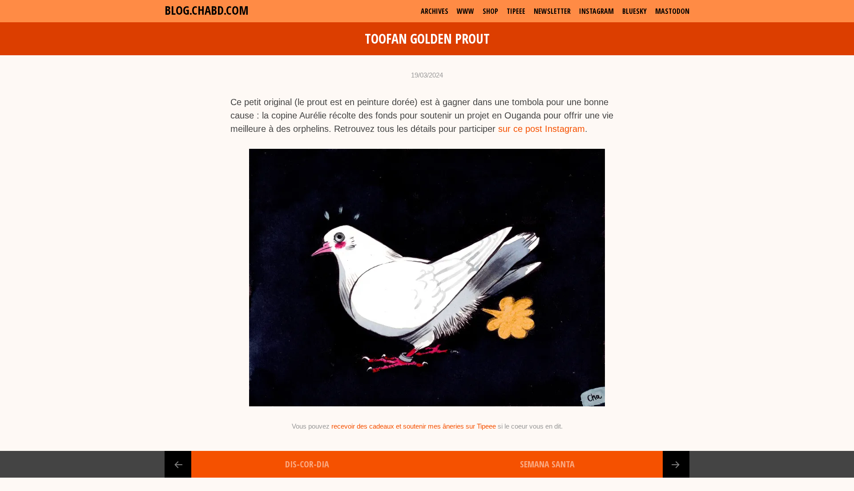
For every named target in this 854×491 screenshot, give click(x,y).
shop (490, 11)
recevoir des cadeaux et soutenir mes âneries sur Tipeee (413, 426)
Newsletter (552, 11)
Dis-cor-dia (307, 464)
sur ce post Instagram (541, 129)
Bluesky (634, 11)
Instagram (596, 11)
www (465, 11)
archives (434, 11)
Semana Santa (547, 464)
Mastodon (672, 11)
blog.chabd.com (207, 10)
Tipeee (516, 11)
